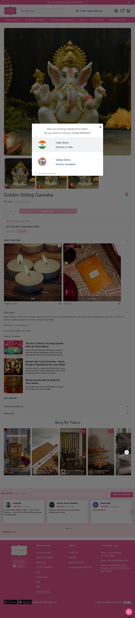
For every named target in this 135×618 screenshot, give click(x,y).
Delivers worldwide (66, 164)
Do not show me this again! (47, 173)
